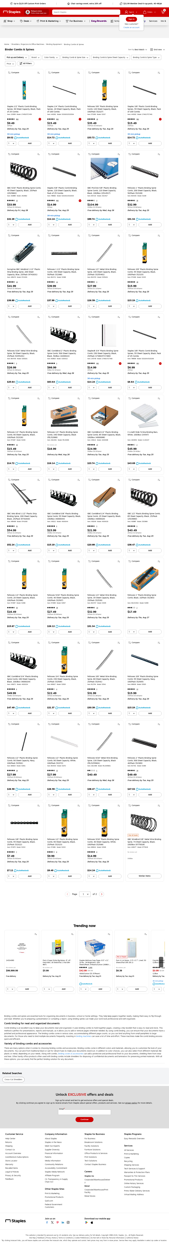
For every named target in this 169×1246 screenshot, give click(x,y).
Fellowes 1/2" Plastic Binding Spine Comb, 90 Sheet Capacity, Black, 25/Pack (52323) (62, 842)
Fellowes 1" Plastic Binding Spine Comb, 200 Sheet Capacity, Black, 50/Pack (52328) (142, 191)
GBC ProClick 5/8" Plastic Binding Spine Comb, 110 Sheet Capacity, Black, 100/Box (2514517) (101, 191)
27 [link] (97, 445)
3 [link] (96, 201)
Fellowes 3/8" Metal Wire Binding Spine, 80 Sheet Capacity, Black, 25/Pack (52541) (102, 679)
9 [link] (56, 526)
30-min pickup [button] (13, 134)
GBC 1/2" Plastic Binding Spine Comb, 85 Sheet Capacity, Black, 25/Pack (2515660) (144, 516)
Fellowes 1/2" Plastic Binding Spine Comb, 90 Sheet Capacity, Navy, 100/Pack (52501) (22, 761)
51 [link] (17, 526)
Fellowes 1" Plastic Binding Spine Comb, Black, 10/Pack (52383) (142, 596)
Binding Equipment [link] (54, 44)
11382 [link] (90, 968)
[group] (21, 962)
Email (61, 1109)
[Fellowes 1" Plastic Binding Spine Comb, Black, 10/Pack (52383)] (144, 579)
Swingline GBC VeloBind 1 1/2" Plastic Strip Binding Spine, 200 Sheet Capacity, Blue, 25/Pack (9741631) (23, 272)
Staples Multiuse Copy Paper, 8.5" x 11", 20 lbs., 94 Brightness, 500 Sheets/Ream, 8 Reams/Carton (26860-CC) (94, 962)
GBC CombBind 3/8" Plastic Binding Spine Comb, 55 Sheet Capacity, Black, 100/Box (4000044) (64, 516)
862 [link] (17, 119)
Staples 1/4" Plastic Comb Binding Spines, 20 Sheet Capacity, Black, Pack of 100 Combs (64, 109)
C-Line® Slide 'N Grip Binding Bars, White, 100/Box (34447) (143, 433)
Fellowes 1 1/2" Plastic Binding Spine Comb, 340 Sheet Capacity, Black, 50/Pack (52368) (63, 272)
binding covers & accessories (70, 1053)
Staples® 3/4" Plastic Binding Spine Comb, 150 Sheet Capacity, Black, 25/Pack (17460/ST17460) (102, 353)
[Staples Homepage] (12, 12)
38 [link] (137, 282)
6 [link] (16, 689)
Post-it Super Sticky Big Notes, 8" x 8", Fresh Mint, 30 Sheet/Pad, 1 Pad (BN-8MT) (57, 962)
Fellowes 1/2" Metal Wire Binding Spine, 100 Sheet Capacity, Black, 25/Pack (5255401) (101, 272)
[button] (117, 12)
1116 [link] (163, 968)
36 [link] (57, 608)
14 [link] (17, 771)
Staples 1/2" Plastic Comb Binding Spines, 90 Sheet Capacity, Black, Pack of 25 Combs (24, 109)
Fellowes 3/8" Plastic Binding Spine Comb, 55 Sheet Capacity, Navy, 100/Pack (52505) (143, 679)
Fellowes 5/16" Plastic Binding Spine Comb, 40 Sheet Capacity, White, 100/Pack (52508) (103, 842)
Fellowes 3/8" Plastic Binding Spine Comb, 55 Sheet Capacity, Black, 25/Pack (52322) (22, 842)
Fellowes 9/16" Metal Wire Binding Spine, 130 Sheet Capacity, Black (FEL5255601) (102, 761)
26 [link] (97, 119)
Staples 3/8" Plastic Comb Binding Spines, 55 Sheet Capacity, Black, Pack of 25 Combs (144, 353)
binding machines (83, 1036)
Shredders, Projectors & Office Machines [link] (27, 44)
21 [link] (57, 282)
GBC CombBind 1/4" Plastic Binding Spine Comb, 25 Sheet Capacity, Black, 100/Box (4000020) (104, 516)
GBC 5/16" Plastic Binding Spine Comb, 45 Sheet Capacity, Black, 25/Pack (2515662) (24, 191)
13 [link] (137, 689)
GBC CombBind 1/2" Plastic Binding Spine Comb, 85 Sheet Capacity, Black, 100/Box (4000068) (104, 435)
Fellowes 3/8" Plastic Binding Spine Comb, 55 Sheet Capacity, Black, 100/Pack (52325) (143, 272)
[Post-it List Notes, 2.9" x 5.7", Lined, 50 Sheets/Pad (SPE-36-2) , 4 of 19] (131, 947)
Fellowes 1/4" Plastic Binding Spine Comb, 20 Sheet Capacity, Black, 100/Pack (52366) (22, 598)
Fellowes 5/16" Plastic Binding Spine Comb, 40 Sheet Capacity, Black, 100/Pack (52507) (63, 598)
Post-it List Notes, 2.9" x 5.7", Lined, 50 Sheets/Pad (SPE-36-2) (131, 961)
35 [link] (137, 201)
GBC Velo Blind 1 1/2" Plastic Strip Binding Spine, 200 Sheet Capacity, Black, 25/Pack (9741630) (22, 516)
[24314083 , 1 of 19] (21, 947)
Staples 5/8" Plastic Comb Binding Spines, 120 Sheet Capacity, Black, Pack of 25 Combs (62, 191)
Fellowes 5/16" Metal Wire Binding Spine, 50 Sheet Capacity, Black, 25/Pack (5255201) (22, 353)
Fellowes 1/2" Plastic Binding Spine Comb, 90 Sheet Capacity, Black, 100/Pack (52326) (22, 435)
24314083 (10, 960)
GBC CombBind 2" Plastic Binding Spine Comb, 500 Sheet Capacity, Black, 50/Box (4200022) (61, 353)
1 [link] (96, 771)
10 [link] (17, 282)
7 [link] (16, 852)
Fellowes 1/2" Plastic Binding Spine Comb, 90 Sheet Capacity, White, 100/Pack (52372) (62, 761)
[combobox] (86, 12)
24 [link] (137, 771)
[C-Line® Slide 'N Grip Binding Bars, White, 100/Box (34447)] (144, 416)
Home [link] (6, 44)
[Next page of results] (101, 894)
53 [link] (17, 445)
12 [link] (17, 201)
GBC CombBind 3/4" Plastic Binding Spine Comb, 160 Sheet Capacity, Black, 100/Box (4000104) (22, 679)
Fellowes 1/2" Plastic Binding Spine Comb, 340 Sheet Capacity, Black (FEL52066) (62, 435)
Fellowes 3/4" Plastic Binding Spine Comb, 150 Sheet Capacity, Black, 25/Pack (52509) (62, 679)
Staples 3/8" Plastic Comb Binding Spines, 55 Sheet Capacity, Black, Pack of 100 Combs (144, 109)
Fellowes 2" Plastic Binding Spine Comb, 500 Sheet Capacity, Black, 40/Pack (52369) (142, 761)
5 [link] (96, 282)
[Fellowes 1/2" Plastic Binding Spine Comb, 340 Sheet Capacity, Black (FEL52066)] (64, 416)
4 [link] (56, 689)
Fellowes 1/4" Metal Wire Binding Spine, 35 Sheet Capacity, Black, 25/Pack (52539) (101, 598)
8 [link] (56, 852)
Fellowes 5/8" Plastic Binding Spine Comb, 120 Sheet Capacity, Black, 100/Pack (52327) (102, 109)
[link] (28, 3)
